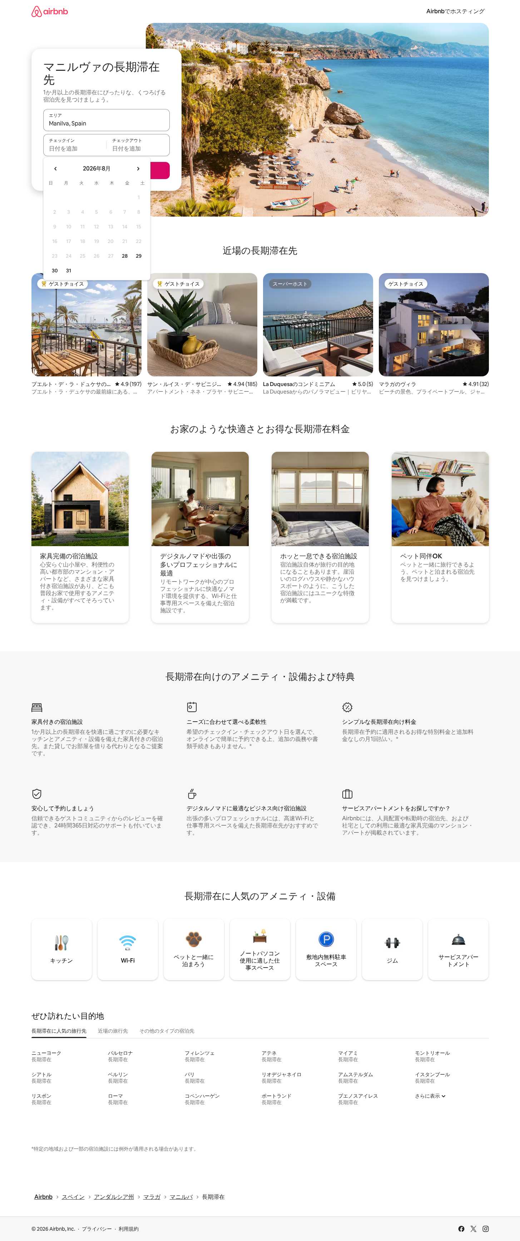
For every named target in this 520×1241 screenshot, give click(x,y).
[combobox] (106, 123)
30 (55, 270)
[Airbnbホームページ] (49, 11)
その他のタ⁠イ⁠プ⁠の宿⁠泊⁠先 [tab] (166, 1031)
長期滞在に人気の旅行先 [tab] (58, 1031)
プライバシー (97, 1229)
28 (125, 256)
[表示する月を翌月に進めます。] (138, 169)
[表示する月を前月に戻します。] (56, 169)
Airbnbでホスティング (455, 11)
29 (139, 256)
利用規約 (129, 1229)
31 (68, 270)
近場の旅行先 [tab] (113, 1031)
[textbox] (75, 148)
